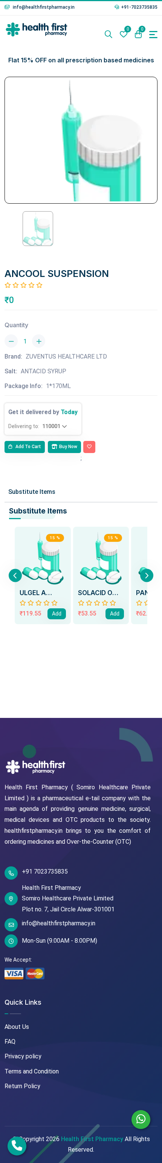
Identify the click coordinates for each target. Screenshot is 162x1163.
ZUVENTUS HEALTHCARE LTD (66, 356)
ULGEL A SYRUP (33, 593)
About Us (17, 1026)
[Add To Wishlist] (89, 447)
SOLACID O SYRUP (95, 593)
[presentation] (15, 575)
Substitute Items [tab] (31, 491)
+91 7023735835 (45, 871)
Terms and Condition (32, 1071)
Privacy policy (23, 1056)
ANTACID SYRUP (43, 371)
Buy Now (68, 446)
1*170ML (58, 386)
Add (56, 614)
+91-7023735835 (139, 7)
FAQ (10, 1041)
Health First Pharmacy (92, 1139)
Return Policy (22, 1086)
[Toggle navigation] (153, 34)
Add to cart (27, 446)
